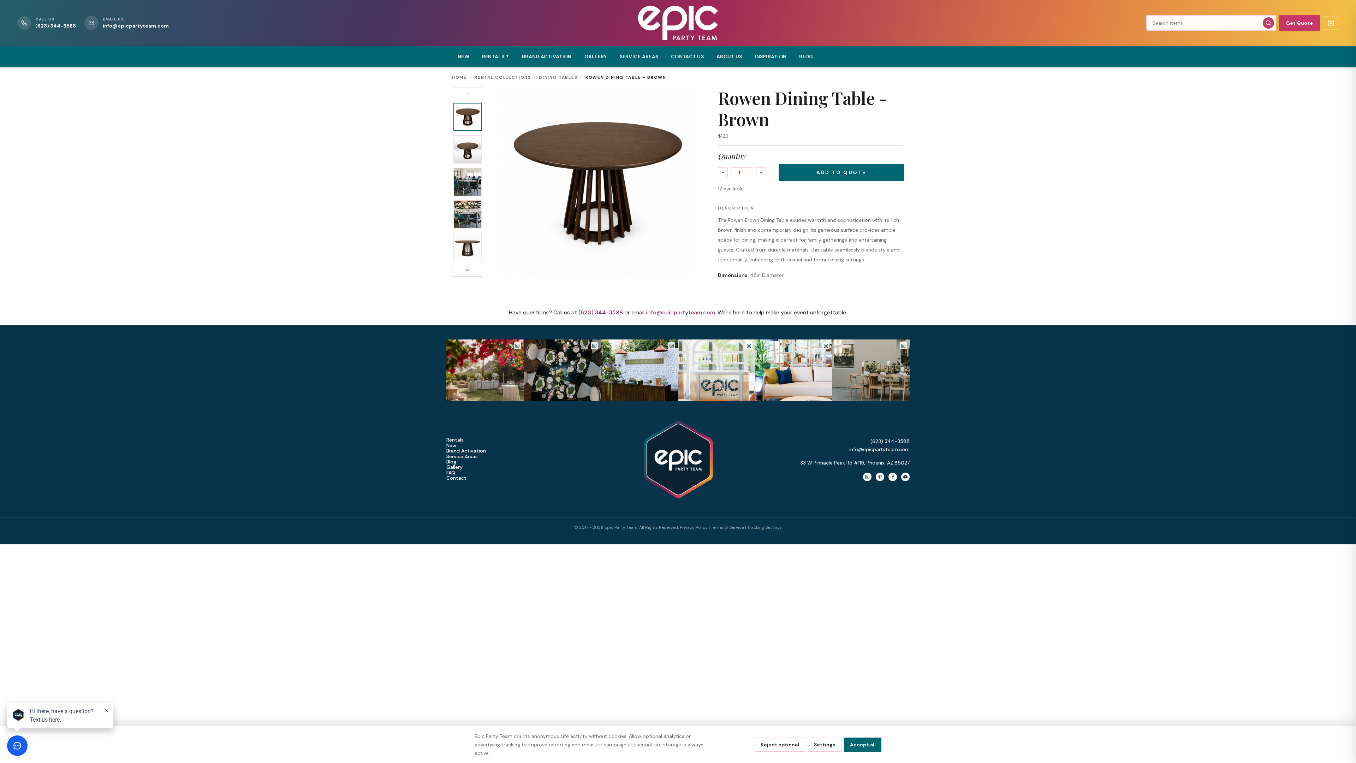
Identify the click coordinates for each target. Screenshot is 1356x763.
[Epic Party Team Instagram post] (485, 370)
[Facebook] (892, 477)
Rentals (455, 440)
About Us (729, 56)
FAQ (450, 472)
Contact (456, 478)
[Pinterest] (880, 477)
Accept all (863, 744)
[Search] (1268, 23)
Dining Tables (558, 77)
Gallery (595, 56)
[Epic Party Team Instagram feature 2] (794, 370)
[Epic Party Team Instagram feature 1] (716, 370)
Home (459, 77)
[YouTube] (905, 477)
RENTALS (495, 56)
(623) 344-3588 (600, 312)
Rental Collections (503, 77)
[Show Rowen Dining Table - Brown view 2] (467, 149)
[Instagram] (867, 477)
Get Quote (1299, 23)
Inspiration (770, 56)
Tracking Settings (764, 527)
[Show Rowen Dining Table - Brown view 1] (467, 117)
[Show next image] (467, 270)
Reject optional (780, 744)
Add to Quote (841, 172)
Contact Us (687, 56)
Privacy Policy (694, 527)
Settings (824, 744)
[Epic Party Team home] (678, 23)
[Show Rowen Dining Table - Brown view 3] (467, 182)
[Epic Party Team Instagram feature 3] (871, 370)
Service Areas (639, 56)
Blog (806, 56)
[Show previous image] (467, 93)
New (463, 56)
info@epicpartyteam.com (680, 312)
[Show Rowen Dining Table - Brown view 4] (467, 214)
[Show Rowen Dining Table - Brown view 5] (467, 247)
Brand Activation (546, 56)
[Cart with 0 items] (1331, 23)
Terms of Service (727, 527)
